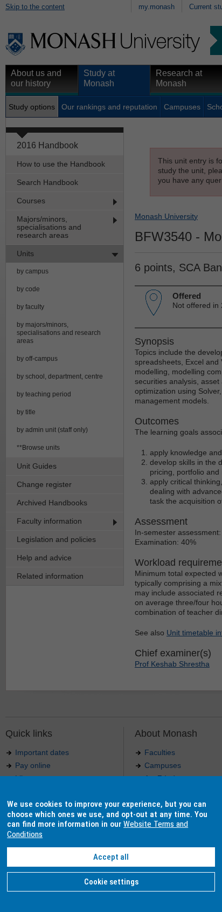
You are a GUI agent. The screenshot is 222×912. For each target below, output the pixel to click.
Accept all (111, 857)
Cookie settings (111, 882)
